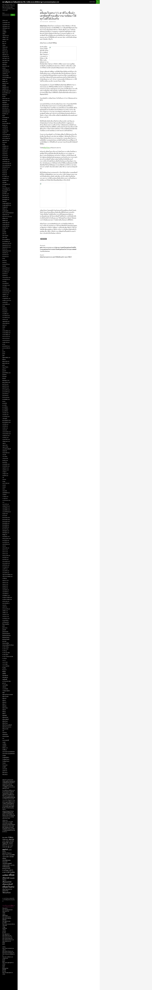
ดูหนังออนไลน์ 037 (6, 633)
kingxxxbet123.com (6, 245)
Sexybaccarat (5, 460)
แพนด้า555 (4, 770)
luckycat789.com (6, 268)
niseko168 (4, 846)
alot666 (4, 68)
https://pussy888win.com (7, 956)
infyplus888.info (5, 224)
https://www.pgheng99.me (8, 962)
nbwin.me (4, 325)
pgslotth (4, 378)
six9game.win (5, 473)
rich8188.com (5, 424)
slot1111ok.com (5, 483)
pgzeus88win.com (6, 382)
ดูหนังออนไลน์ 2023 (6, 635)
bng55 (3, 115)
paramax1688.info (6, 348)
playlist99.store (5, 386)
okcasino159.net (6, 338)
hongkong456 (5, 210)
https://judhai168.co (6, 916)
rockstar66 (4, 429)
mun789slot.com (6, 315)
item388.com (5, 228)
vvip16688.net (5, 591)
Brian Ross (53, 21)
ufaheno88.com (5, 548)
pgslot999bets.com (6, 372)
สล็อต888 (4, 706)
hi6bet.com (4, 209)
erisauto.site (5, 155)
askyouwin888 (5, 75)
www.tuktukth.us (6, 603)
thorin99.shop (5, 528)
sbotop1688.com (6, 452)
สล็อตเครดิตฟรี (5, 719)
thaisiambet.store (6, 521)
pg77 (11, 846)
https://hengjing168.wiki (7, 909)
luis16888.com (5, 271)
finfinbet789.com (6, 167)
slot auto (4, 479)
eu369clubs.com (6, 161)
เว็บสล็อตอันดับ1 (5, 757)
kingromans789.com (6, 243)
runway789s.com (6, 439)
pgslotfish (4, 374)
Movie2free (4, 309)
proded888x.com (6, 399)
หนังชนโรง (4, 732)
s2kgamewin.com (6, 441)
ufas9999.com (5, 557)
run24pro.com (5, 437)
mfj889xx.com (5, 294)
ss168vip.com (5, 496)
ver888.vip (4, 578)
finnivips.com (5, 169)
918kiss (4, 45)
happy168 (4, 201)
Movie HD (4, 308)
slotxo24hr (4, 490)
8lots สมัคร (5, 837)
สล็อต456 (4, 702)
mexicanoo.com (5, 292)
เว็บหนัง (4, 763)
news (3, 329)
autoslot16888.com (6, 77)
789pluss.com (5, 37)
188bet (3, 33)
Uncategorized (5, 567)
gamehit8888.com (6, 190)
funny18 (4, 186)
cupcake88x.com (6, 136)
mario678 (4, 287)
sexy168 (4, 454)
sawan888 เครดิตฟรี (6, 448)
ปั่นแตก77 (4, 669)
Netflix (3, 327)
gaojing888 (4, 191)
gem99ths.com (5, 193)
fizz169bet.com (5, 176)
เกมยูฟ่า (4, 742)
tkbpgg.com (4, 534)
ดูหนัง (3, 626)
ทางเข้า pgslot (5, 654)
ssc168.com (5, 498)
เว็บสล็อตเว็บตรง (5, 759)
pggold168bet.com (6, 357)
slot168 (4, 485)
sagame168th (5, 447)
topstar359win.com (6, 538)
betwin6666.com (6, 110)
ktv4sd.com (4, 249)
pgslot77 (4, 369)
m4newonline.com (6, 277)
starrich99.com (5, 504)
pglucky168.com (5, 361)
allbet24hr (4, 64)
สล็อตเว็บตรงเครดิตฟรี (7, 725)
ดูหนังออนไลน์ (5, 631)
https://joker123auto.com (7, 951)
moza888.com (5, 313)
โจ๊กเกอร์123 (5, 772)
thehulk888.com (5, 523)
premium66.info (5, 397)
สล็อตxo (4, 713)
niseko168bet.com (6, 330)
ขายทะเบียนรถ (5, 620)
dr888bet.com (5, 146)
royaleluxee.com (6, 435)
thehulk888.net (5, 525)
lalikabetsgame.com (6, 250)
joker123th (4, 237)
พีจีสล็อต (4, 671)
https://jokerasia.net (6, 941)
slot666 (4, 487)
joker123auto (5, 235)
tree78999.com (5, 540)
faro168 (12, 841)
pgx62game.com (5, 380)
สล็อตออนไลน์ (5, 717)
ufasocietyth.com (6, 561)
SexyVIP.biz (4, 462)
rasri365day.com (6, 416)
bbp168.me (4, 94)
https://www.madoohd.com (8, 948)
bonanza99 (4, 119)
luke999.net (5, 273)
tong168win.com (6, 536)
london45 (4, 262)
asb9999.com (5, 73)
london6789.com (6, 264)
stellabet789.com (6, 506)
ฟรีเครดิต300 (5, 675)
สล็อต (41, 10)
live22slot (4, 260)
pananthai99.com (6, 346)
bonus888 (4, 121)
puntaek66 (4, 403)
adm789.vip (4, 62)
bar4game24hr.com (6, 90)
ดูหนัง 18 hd (4, 627)
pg (2, 349)
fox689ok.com (5, 178)
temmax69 (4, 515)
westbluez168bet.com (7, 597)
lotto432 (4, 266)
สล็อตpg (4, 711)
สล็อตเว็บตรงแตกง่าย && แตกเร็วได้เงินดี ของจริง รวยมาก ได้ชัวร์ (56, 256)
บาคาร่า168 (4, 662)
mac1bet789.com (6, 279)
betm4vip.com (5, 108)
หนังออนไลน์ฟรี (5, 736)
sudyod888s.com (6, 508)
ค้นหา (3, 13)
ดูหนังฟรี (4, 629)
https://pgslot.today (6, 921)
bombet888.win (5, 117)
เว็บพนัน (4, 755)
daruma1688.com (6, 138)
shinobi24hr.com (6, 464)
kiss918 (4, 932)
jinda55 (4, 230)
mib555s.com (5, 296)
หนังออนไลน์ (5, 734)
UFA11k (4, 546)
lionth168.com (5, 254)
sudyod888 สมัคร (6, 860)
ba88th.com (4, 79)
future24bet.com (6, 188)
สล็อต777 (4, 704)
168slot (4, 30)
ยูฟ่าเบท (4, 683)
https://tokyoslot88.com (7, 938)
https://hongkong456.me (7, 972)
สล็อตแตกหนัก (5, 728)
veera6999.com (5, 570)
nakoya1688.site (5, 323)
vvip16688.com (5, 589)
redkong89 (4, 418)
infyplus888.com (6, 222)
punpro (3, 401)
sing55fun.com (5, 468)
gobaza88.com (5, 195)
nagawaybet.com (6, 321)
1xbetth (4, 929)
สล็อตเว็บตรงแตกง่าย (6, 727)
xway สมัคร (12, 865)
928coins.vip (5, 50)
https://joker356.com (6, 935)
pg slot (3, 351)
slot (3, 477)
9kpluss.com (5, 52)
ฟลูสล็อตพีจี (4, 679)
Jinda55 (11, 843)
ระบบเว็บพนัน (5, 688)
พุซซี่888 (4, 673)
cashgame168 (5, 130)
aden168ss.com (5, 58)
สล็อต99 (4, 709)
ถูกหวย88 (4, 641)
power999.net (5, 393)
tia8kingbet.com (5, 530)
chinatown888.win (6, 134)
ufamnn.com (5, 553)
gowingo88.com (5, 197)
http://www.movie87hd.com (8, 952)
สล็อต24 (4, 700)
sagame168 (4, 445)
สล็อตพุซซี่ (4, 715)
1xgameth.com (5, 35)
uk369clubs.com (5, 565)
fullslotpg (4, 182)
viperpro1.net (5, 582)
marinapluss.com (6, 285)
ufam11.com (5, 549)
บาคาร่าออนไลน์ (5, 666)
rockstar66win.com (6, 431)
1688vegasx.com (6, 26)
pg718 (3, 353)
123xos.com (5, 20)
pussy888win (5, 410)
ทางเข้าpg (4, 658)
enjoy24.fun (5, 151)
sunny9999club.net (6, 511)
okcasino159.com (6, 336)
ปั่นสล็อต (4, 667)
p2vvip (3, 344)
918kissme (4, 49)
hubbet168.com (5, 214)
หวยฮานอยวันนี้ (5, 740)
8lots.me (4, 41)
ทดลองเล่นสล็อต (5, 643)
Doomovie (4, 142)
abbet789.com (5, 54)
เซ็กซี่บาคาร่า (5, 747)
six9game (4, 471)
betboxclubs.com (6, 98)
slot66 (3, 914)
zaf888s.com (5, 610)
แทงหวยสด (4, 768)
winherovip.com (5, 601)
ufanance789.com (6, 555)
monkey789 (5, 302)
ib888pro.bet (5, 218)
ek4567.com (5, 150)
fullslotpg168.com (6, 184)
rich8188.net (5, 426)
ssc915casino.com (6, 500)
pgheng (3, 359)
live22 (3, 258)
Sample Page (92, 1)
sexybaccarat (5, 958)
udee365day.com (6, 544)
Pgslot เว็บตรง (5, 367)
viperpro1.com (5, 580)
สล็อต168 (4, 698)
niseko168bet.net (6, 334)
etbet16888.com (6, 159)
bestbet (4, 96)
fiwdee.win (4, 174)
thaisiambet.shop (6, 517)
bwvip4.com (4, 125)
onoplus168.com (6, 342)
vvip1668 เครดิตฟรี (6, 863)
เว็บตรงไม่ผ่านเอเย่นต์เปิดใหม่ (8, 751)
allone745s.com (5, 66)
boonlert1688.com (6, 123)
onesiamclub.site (6, 340)
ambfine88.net (5, 70)
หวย (3, 738)
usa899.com (5, 568)
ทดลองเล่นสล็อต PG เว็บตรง (8, 645)
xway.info (4, 605)
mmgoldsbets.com (6, 298)
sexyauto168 (5, 458)
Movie (3, 306)
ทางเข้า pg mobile (6, 652)
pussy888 (4, 405)
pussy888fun (5, 407)
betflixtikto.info (5, 104)
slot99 (3, 912)
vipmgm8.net (5, 586)
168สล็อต (4, 31)
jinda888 (4, 231)
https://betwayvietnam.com (8, 939)
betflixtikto (4, 102)
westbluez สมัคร (6, 865)
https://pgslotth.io (6, 934)
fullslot (3, 964)
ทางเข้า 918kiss (5, 647)
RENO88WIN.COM (6, 420)
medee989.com (5, 289)
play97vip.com (5, 384)
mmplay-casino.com (6, 300)
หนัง (3, 730)
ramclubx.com (5, 412)
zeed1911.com (5, 614)
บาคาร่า (4, 660)
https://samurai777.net (7, 936)
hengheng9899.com (6, 203)
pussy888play (5, 409)
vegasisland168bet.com (7, 574)
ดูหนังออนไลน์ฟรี (5, 639)
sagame (4, 443)
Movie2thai (4, 311)
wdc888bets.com (6, 595)
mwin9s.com (5, 319)
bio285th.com (5, 113)
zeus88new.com (6, 618)
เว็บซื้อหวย (4, 749)
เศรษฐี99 (4, 767)
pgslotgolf (4, 376)
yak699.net (4, 607)
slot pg (3, 481)
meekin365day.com (6, 290)
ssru (3, 502)
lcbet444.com (5, 252)
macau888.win (5, 283)
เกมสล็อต (4, 744)
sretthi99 (4, 494)
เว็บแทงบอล (4, 765)
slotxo (3, 488)
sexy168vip (4, 456)
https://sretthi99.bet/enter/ (8, 212)
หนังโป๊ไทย (4, 928)
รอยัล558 (4, 687)
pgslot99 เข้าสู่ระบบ (6, 853)
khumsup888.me (6, 239)
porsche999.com (6, 389)
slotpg (3, 926)
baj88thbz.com (5, 87)
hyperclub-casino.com (7, 216)
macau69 (4, 281)
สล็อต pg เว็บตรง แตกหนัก (7, 694)
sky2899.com (5, 475)
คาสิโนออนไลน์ (5, 622)
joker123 (4, 233)
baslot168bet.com (6, 92)
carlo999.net (5, 127)
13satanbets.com (6, 22)
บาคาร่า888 (4, 664)
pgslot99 (4, 370)
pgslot (3, 365)
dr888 (3, 144)
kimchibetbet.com (6, 241)
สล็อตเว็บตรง (46, 147)
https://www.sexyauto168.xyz (8, 924)
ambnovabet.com (6, 71)
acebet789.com (5, 56)
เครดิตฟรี (4, 746)
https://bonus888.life (6, 918)
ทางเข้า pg (4, 650)
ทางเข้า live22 (5, 648)
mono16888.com (6, 304)
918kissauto (5, 47)
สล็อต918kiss (5, 707)
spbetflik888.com (6, 492)
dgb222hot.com (5, 140)
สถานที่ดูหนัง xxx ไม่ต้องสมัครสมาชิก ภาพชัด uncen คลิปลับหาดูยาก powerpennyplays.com (30, 2)
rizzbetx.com (5, 428)
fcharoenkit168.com (6, 163)
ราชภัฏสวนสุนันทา (6, 690)
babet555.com (5, 83)
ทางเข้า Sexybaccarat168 (7, 656)
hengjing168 (5, 207)
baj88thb (4, 85)
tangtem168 (5, 513)
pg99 (3, 355)
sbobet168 (4, 450)
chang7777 (4, 132)
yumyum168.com (6, 608)
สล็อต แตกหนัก (5, 696)
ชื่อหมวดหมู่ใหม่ (5, 624)
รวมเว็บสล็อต (5, 685)
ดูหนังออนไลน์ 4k (5, 637)
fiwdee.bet (4, 170)
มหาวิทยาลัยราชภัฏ (6, 681)
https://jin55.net (5, 911)
